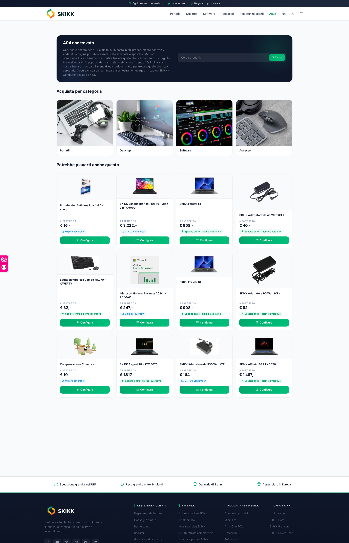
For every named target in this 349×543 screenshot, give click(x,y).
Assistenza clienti (252, 13)
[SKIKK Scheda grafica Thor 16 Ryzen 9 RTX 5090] (144, 185)
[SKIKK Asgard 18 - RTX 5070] (144, 346)
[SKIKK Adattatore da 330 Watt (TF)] (204, 346)
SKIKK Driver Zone (281, 533)
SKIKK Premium (280, 526)
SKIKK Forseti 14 (190, 203)
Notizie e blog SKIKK (192, 526)
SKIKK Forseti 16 (190, 282)
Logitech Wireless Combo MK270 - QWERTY (83, 281)
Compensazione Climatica (77, 364)
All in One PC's (234, 526)
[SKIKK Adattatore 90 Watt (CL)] (264, 269)
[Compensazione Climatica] (85, 346)
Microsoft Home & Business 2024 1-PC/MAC (143, 295)
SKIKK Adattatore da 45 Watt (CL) (261, 215)
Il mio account (278, 513)
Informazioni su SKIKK (193, 513)
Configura (86, 240)
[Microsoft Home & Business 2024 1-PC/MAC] (144, 269)
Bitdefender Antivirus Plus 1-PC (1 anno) (82, 207)
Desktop (192, 13)
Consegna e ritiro (145, 520)
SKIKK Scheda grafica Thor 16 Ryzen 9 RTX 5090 (144, 205)
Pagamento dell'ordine (148, 513)
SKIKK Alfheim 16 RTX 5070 (257, 364)
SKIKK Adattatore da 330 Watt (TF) (203, 364)
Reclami (139, 533)
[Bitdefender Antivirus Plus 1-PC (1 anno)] (85, 186)
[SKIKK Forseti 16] (204, 264)
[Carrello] (301, 13)
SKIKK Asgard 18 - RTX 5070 (139, 364)
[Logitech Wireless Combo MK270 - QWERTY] (85, 263)
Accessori (227, 13)
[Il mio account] (292, 13)
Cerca (278, 57)
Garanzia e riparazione (148, 539)
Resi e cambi (142, 526)
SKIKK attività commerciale (196, 533)
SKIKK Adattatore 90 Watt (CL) (259, 293)
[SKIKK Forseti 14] (204, 185)
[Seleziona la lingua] (284, 13)
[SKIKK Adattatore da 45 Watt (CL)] (264, 191)
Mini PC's (230, 520)
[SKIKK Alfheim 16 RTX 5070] (264, 346)
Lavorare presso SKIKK (193, 539)
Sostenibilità (187, 520)
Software (209, 13)
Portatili (175, 13)
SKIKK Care (277, 520)
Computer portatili (236, 513)
